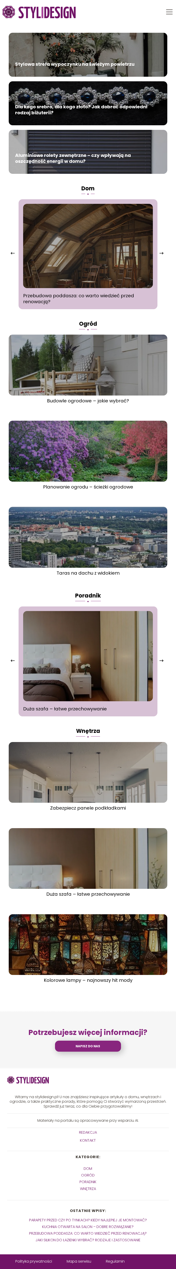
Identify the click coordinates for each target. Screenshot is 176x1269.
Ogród (88, 323)
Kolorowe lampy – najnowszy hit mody (88, 980)
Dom (88, 188)
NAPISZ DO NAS (88, 1046)
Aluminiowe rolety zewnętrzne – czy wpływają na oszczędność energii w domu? (73, 158)
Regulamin (115, 1261)
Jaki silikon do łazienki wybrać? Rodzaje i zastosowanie (88, 1240)
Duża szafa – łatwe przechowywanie (65, 709)
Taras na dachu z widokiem (88, 573)
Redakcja (88, 1132)
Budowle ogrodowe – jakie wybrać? (88, 401)
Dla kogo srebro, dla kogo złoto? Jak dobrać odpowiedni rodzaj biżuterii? (81, 110)
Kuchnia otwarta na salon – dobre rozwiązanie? (88, 1226)
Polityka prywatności (33, 1261)
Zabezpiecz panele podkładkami (88, 808)
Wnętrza (88, 731)
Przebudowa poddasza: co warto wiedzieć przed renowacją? (78, 299)
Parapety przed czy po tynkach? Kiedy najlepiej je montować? (88, 1220)
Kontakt (88, 1140)
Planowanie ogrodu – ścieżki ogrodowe (88, 487)
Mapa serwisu (79, 1261)
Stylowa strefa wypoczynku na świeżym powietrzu (75, 64)
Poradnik (88, 595)
